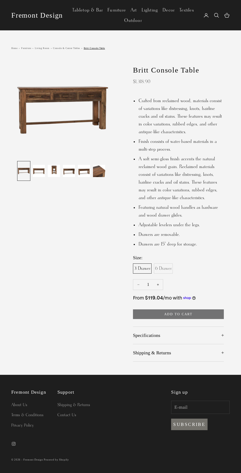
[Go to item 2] (38, 171)
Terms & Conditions (27, 415)
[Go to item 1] (23, 171)
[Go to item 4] (69, 171)
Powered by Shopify (56, 459)
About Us (19, 405)
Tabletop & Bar (87, 10)
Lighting (150, 10)
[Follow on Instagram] (13, 443)
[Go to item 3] (53, 171)
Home (14, 48)
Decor (169, 10)
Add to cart (178, 314)
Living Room (42, 48)
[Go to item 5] (84, 171)
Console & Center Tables (66, 48)
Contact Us (66, 415)
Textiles (186, 10)
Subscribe (189, 424)
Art (134, 10)
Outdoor (133, 20)
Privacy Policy (22, 425)
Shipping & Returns (73, 405)
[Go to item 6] (99, 171)
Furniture (117, 10)
